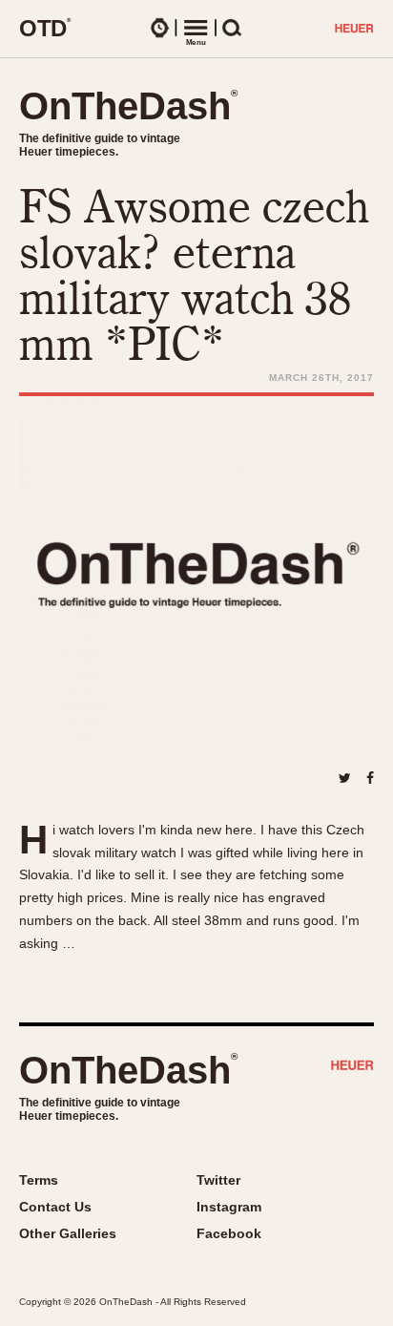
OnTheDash (128, 106)
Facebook (228, 1233)
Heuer (352, 1067)
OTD (45, 27)
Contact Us (55, 1206)
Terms (38, 1180)
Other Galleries (67, 1233)
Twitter (218, 1180)
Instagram (228, 1206)
